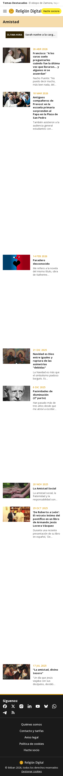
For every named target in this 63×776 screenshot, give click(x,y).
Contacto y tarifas (32, 731)
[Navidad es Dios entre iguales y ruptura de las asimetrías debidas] (16, 356)
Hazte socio (31, 750)
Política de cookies (31, 744)
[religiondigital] (31, 762)
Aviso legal (31, 737)
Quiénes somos (31, 724)
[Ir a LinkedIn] (30, 706)
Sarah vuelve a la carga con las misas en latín (41, 34)
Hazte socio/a (51, 11)
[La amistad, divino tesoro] (16, 671)
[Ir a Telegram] (5, 712)
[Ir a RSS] (14, 712)
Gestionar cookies (31, 771)
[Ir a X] (14, 706)
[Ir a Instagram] (22, 706)
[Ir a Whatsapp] (55, 706)
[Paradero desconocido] (16, 262)
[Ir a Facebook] (5, 706)
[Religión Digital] (25, 11)
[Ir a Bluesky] (47, 706)
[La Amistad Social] (16, 490)
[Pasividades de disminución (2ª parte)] (16, 393)
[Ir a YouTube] (38, 706)
